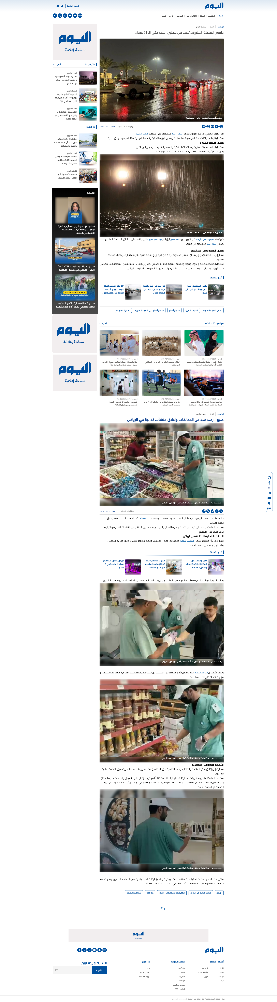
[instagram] (65, 15)
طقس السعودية (123, 310)
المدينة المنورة (123, 126)
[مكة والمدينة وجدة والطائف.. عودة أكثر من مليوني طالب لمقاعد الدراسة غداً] (119, 343)
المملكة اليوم (201, 26)
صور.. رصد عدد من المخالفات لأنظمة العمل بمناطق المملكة (196, 564)
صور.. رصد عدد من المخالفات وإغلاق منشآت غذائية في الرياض (175, 419)
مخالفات (150, 893)
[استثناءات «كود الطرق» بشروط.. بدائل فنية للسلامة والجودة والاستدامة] (88, 140)
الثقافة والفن (191, 16)
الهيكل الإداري (145, 972)
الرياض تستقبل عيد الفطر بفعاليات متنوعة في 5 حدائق (113, 564)
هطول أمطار (177, 133)
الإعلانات (182, 980)
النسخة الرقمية (73, 6)
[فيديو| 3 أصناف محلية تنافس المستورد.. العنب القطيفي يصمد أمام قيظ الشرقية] (75, 287)
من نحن (147, 968)
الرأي (171, 16)
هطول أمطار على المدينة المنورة (149, 310)
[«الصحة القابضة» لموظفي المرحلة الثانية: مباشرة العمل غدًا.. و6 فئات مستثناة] (88, 158)
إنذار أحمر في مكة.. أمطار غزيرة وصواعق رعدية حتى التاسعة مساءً (154, 289)
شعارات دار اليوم (179, 985)
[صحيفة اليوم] (212, 6)
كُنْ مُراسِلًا (181, 968)
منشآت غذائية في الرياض (200, 893)
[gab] (80, 15)
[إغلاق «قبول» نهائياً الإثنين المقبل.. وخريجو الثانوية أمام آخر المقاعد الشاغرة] (204, 343)
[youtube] (70, 15)
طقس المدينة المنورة (212, 310)
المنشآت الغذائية (187, 541)
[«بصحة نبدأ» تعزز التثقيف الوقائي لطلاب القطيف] (88, 175)
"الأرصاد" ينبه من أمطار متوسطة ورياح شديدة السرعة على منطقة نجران (113, 289)
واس (131, 126)
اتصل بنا (182, 976)
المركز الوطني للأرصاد (205, 239)
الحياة (202, 16)
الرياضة (180, 16)
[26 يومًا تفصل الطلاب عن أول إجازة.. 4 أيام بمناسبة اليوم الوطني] (161, 383)
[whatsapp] (208, 126)
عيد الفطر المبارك (154, 239)
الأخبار (220, 15)
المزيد (104, 323)
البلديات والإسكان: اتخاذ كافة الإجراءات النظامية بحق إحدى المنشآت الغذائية (155, 564)
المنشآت (142, 518)
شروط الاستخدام (144, 976)
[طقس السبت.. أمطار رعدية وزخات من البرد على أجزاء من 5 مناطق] (88, 78)
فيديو (164, 16)
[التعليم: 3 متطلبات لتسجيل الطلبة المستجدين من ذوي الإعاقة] (119, 383)
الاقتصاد (211, 16)
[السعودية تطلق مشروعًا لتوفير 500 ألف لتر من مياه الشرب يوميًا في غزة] (88, 95)
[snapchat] (75, 15)
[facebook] (55, 15)
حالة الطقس (175, 239)
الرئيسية (221, 26)
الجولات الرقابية (201, 672)
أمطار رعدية (211, 244)
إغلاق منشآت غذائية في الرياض (172, 893)
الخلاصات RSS (180, 989)
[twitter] (60, 15)
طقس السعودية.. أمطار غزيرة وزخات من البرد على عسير (196, 289)
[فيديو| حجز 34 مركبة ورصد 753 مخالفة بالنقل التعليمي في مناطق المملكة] (75, 251)
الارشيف (182, 972)
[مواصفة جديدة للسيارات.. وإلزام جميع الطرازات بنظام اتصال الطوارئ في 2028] (204, 383)
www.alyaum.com (178, 999)
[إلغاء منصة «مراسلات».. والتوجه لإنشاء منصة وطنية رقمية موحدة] (88, 113)
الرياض (120, 511)
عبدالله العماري (128, 511)
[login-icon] (58, 6)
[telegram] (212, 126)
